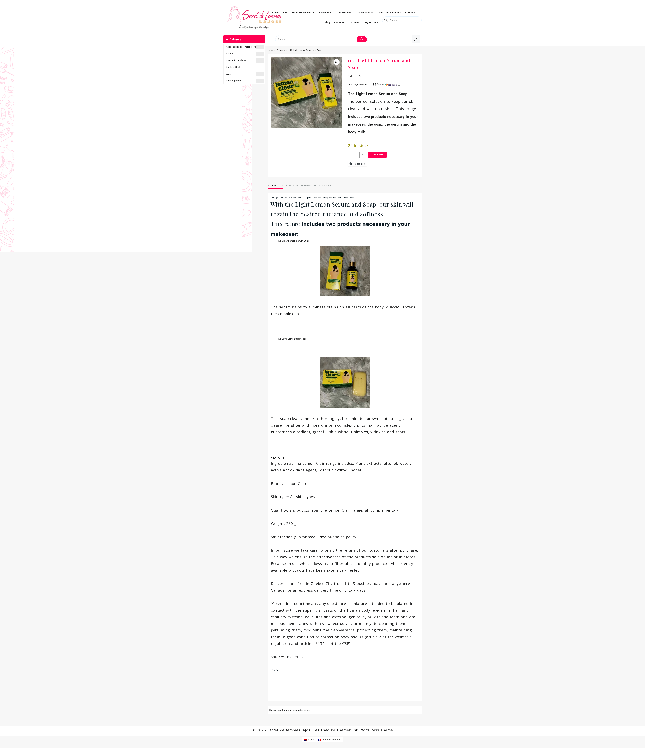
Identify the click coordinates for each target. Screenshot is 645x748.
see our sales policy (338, 536)
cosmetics (294, 656)
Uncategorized (233, 80)
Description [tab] (275, 185)
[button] (337, 62)
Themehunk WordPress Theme (364, 729)
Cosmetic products (236, 60)
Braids (229, 53)
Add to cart (377, 154)
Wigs (228, 74)
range (307, 710)
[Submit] (385, 20)
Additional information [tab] (301, 185)
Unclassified (233, 67)
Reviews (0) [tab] (326, 185)
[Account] (416, 39)
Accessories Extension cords (241, 47)
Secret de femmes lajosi (289, 729)
